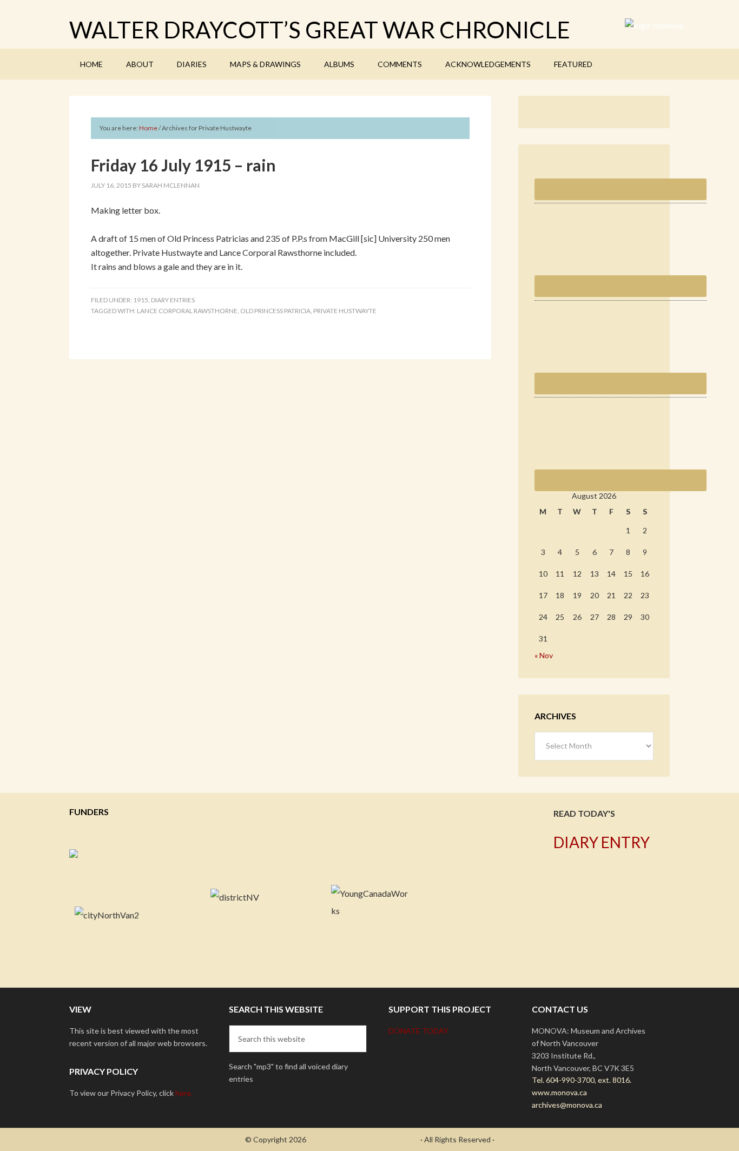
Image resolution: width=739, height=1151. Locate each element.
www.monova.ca (559, 1092)
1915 (140, 300)
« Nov (544, 655)
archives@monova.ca (567, 1104)
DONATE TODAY (418, 1030)
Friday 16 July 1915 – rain (183, 165)
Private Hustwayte (345, 311)
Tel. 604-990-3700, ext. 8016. (581, 1079)
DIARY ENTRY (601, 842)
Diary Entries (173, 300)
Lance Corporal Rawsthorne (187, 311)
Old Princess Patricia (275, 311)
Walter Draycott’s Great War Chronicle (319, 29)
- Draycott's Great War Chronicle (363, 1139)
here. (184, 1092)
